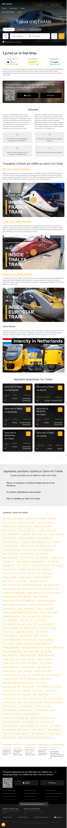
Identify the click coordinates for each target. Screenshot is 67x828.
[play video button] (33, 200)
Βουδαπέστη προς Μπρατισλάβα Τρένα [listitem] (53, 796)
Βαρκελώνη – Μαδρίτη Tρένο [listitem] (30, 793)
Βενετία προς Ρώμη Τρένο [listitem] (50, 793)
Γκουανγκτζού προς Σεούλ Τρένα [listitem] (52, 799)
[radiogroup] (22, 29)
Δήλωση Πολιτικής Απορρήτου (41, 820)
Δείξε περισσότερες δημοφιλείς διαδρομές (32, 807)
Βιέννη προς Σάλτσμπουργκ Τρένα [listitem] (31, 796)
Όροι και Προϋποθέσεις (23, 820)
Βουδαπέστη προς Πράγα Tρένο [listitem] (10, 799)
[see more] (28, 387)
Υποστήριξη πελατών (7, 820)
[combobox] (21, 36)
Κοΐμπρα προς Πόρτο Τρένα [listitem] (30, 802)
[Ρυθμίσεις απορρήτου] (3, 825)
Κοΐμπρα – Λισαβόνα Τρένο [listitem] (51, 802)
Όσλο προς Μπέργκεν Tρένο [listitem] (9, 793)
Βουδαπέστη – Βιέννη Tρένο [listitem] (30, 799)
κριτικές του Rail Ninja (30, 754)
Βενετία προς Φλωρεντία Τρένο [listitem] (9, 796)
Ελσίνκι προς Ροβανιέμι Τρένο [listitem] (9, 802)
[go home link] (7, 4)
